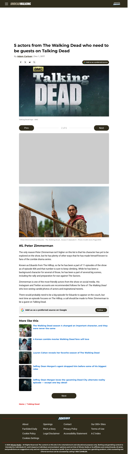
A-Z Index (96, 433)
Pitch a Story (49, 429)
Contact (68, 424)
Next (101, 128)
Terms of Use (97, 429)
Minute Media (16, 445)
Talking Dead (33, 404)
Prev (26, 128)
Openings (47, 424)
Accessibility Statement (75, 433)
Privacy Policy (70, 429)
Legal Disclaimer (51, 433)
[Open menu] (6, 3)
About (25, 424)
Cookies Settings (30, 438)
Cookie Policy (29, 433)
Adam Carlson (24, 56)
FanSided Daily (29, 429)
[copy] (34, 62)
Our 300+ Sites (98, 424)
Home (21, 404)
